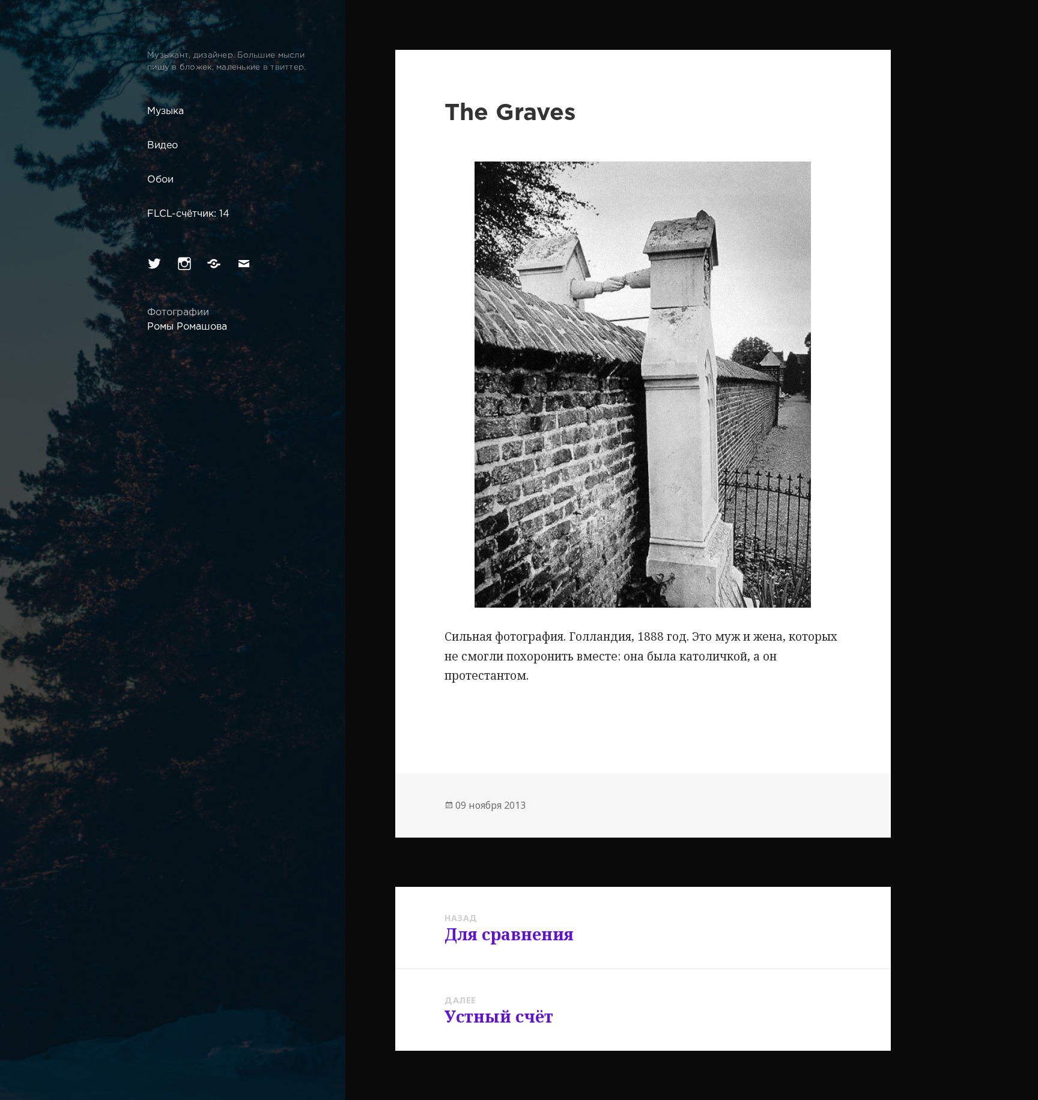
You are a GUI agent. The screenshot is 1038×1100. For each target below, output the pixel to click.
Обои (160, 179)
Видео (162, 145)
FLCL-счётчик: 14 (188, 214)
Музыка (165, 111)
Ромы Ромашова (187, 326)
